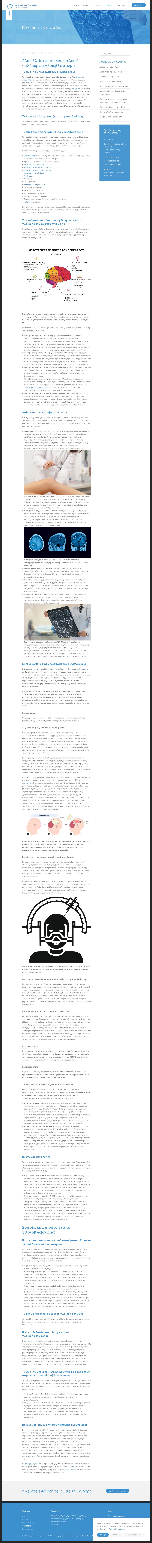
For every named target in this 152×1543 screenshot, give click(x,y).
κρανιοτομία (27, 783)
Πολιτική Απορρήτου (56, 1536)
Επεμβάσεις (28, 1522)
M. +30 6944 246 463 (111, 161)
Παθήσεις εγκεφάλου (42, 27)
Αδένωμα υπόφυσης (108, 66)
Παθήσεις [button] (109, 5)
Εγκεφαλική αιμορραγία (111, 112)
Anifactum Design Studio (85, 1536)
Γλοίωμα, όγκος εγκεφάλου (112, 107)
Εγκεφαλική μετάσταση (110, 116)
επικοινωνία (70, 1469)
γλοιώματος (75, 88)
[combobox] (114, 54)
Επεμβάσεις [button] (97, 5)
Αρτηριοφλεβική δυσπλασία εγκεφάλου (112, 92)
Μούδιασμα (29, 176)
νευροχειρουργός (31, 1464)
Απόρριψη (115, 1535)
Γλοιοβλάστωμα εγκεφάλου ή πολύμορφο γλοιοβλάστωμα (113, 101)
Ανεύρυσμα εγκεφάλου (110, 81)
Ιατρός (85, 5)
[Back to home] (21, 11)
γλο (26, 1324)
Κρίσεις (27, 202)
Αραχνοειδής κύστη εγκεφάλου (113, 86)
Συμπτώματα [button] (122, 5)
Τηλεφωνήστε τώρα (119, 1491)
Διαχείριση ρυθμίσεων (134, 1535)
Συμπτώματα (28, 1529)
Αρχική (76, 5)
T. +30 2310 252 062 (111, 157)
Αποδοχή (103, 1535)
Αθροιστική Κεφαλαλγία (110, 71)
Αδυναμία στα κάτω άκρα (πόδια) (37, 170)
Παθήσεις (26, 1525)
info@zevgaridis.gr (115, 164)
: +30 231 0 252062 (117, 1516)
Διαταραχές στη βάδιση (34, 173)
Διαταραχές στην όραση (34, 164)
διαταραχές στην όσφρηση (37, 387)
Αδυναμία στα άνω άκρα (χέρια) (37, 167)
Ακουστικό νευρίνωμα (109, 76)
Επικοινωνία (138, 5)
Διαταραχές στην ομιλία (34, 184)
